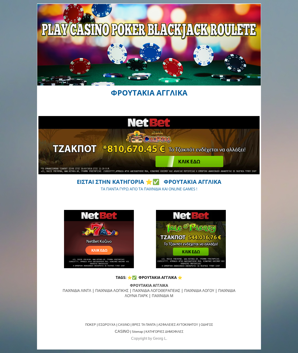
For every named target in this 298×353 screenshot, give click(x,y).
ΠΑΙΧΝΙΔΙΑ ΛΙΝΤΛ (77, 290)
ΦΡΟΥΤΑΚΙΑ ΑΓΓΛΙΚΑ (149, 285)
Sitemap (137, 331)
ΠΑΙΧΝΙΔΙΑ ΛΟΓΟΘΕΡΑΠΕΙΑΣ (156, 290)
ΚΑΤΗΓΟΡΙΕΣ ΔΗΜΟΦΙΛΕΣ (164, 331)
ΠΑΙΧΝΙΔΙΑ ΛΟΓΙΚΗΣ (112, 290)
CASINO (124, 324)
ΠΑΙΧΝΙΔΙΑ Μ (162, 295)
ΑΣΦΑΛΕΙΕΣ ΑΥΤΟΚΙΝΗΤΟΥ (178, 324)
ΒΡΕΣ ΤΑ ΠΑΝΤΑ (144, 324)
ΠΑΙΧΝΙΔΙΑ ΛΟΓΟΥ (199, 290)
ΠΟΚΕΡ (90, 324)
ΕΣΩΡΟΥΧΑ (106, 324)
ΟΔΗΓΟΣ (207, 324)
